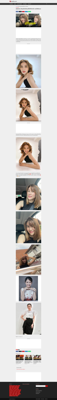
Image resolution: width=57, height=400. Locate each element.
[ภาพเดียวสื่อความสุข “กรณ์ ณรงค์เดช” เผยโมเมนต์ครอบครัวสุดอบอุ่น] (20, 357)
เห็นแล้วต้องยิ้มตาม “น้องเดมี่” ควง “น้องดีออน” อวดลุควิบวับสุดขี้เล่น (37, 362)
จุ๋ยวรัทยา (14, 385)
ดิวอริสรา (19, 385)
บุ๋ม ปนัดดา (17, 388)
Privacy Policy (38, 392)
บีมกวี (12, 388)
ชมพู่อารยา (16, 385)
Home (16, 6)
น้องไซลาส (10, 388)
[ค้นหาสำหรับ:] (42, 386)
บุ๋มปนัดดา (15, 388)
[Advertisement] (28, 33)
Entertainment (17, 7)
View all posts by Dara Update (21, 369)
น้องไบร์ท (18, 349)
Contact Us (37, 393)
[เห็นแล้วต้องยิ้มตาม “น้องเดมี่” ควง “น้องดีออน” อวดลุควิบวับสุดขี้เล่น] (37, 357)
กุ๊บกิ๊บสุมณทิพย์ (11, 385)
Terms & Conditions (39, 390)
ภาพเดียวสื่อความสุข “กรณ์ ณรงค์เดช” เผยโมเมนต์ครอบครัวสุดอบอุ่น (19, 362)
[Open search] (46, 4)
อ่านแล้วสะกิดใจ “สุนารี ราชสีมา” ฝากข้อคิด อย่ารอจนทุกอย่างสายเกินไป (28, 362)
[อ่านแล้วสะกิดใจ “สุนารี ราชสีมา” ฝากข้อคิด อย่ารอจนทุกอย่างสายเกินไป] (28, 357)
